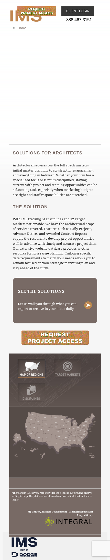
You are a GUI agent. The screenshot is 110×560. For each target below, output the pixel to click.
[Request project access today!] (39, 11)
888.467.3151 (79, 19)
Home (22, 28)
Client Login (77, 11)
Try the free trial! (55, 338)
